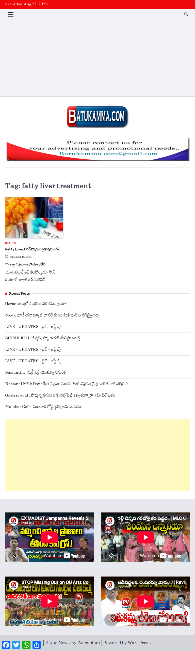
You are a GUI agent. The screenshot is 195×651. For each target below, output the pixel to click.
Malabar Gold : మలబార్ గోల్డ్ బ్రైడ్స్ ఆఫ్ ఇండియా (44, 407)
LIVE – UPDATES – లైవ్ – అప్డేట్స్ (33, 326)
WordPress (139, 643)
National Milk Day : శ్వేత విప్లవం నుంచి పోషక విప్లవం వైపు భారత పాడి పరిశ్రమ (66, 384)
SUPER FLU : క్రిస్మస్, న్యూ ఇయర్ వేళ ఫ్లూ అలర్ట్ (42, 338)
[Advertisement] (97, 58)
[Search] (186, 14)
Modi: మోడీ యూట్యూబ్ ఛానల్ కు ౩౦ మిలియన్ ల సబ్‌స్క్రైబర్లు (52, 315)
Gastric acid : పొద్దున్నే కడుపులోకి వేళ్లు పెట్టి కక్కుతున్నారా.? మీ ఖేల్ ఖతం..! (62, 395)
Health (10, 243)
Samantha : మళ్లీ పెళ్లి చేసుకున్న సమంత (35, 372)
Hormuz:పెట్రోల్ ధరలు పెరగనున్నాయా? (36, 304)
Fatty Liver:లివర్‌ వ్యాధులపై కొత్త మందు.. (32, 249)
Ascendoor (89, 643)
